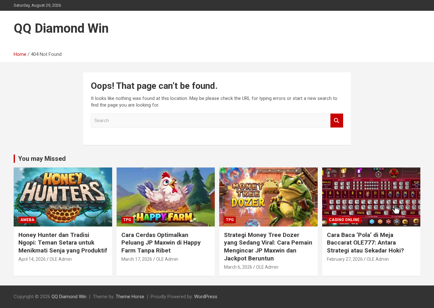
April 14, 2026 (32, 259)
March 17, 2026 (136, 259)
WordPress (205, 296)
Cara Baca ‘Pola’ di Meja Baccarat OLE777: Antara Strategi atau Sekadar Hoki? (365, 242)
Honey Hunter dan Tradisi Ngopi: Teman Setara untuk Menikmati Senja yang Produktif (62, 242)
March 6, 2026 (238, 267)
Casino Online (344, 220)
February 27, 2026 (345, 259)
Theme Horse (130, 296)
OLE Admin (61, 259)
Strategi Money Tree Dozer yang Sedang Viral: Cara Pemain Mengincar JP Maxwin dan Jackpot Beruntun (268, 246)
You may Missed (42, 158)
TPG (127, 220)
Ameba (27, 220)
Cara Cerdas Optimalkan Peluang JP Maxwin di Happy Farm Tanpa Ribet (161, 242)
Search (336, 121)
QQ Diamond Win (61, 28)
